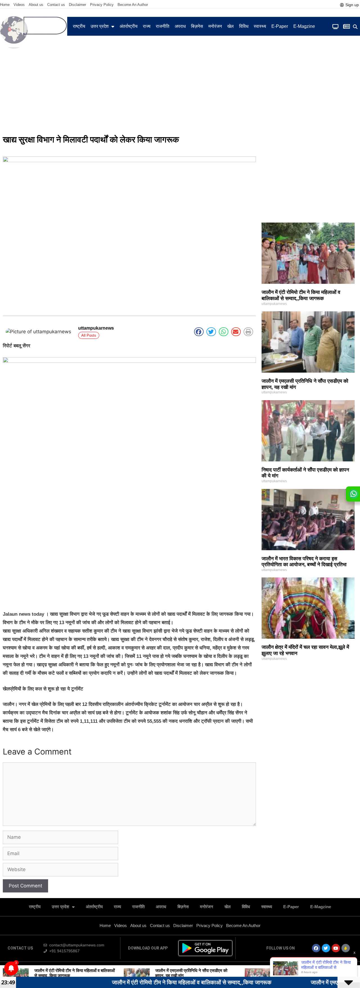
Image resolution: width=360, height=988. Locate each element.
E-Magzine (304, 26)
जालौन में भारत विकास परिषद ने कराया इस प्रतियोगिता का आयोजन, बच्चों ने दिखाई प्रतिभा (304, 562)
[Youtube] (336, 948)
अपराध (180, 26)
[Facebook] (316, 948)
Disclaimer (77, 5)
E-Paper (279, 26)
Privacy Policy (102, 5)
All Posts (88, 335)
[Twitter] (326, 948)
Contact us (56, 5)
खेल (230, 26)
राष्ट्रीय (79, 26)
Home (5, 5)
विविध (243, 26)
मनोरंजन (215, 26)
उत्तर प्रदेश (100, 26)
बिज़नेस (197, 26)
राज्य (146, 26)
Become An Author (133, 5)
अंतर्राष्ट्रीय (129, 26)
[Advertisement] (180, 89)
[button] (355, 26)
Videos (19, 5)
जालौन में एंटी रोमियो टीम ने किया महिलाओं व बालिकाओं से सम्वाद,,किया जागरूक (301, 295)
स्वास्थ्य (260, 26)
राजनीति (162, 26)
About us (36, 5)
